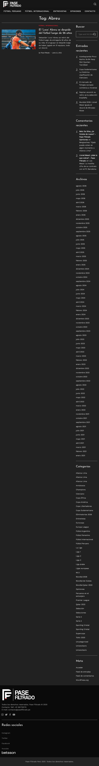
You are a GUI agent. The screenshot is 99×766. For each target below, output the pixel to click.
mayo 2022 (80, 397)
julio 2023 (80, 339)
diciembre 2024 (82, 269)
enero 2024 (80, 314)
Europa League (82, 527)
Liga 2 (78, 556)
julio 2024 (80, 290)
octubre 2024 (81, 277)
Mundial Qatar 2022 (84, 585)
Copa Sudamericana (84, 510)
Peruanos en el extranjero (82, 594)
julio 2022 (80, 389)
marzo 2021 (81, 447)
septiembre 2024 (83, 281)
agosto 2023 (81, 335)
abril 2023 (80, 352)
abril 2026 (80, 202)
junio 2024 (80, 294)
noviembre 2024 (83, 273)
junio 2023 (80, 343)
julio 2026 (80, 190)
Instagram (6, 733)
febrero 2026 (81, 211)
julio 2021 (80, 431)
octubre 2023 (81, 327)
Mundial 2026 (81, 577)
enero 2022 (80, 410)
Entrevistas (59, 11)
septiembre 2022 (83, 381)
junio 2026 (80, 194)
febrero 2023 (81, 360)
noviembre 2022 (82, 373)
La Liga (79, 548)
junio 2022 (80, 393)
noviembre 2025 (82, 223)
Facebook (6, 743)
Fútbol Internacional (37, 11)
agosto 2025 (81, 236)
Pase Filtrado (45, 53)
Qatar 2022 (80, 604)
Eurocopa (80, 523)
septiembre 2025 (83, 231)
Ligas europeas (82, 568)
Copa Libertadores (84, 506)
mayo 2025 (80, 248)
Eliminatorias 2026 (84, 514)
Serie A (79, 617)
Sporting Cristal (82, 625)
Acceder (79, 668)
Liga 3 (78, 560)
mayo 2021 (80, 439)
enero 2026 (80, 215)
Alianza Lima (81, 473)
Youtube (5, 749)
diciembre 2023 (82, 319)
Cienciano (80, 494)
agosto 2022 (81, 385)
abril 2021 (80, 443)
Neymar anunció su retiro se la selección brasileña (88, 95)
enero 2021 (80, 455)
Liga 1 (78, 552)
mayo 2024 (80, 298)
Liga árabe (80, 564)
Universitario (81, 646)
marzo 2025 (81, 256)
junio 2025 (80, 244)
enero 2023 (80, 364)
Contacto (90, 11)
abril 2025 (80, 252)
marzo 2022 (81, 406)
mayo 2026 (80, 198)
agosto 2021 (81, 426)
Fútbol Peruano (12, 11)
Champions (81, 490)
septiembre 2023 (83, 331)
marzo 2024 (81, 306)
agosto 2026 (81, 186)
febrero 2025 (81, 260)
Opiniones (75, 11)
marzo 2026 (81, 207)
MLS (78, 573)
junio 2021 (80, 435)
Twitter (5, 738)
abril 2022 (80, 402)
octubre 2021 (81, 418)
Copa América (82, 502)
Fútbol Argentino (83, 531)
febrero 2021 (81, 451)
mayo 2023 (80, 348)
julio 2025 (80, 240)
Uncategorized (82, 642)
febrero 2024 (81, 310)
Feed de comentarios (85, 676)
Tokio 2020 (80, 637)
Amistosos (80, 485)
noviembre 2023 (82, 323)
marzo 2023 (81, 356)
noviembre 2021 (82, 414)
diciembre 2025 (82, 219)
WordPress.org (82, 680)
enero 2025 (80, 265)
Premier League (82, 600)
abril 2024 (80, 302)
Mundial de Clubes (84, 581)
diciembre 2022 (82, 368)
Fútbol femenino (83, 535)
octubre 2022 (81, 377)
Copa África (81, 498)
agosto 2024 (81, 285)
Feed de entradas (83, 672)
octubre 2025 (81, 227)
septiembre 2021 (83, 422)
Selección (80, 608)
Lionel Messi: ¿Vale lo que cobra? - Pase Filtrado (88, 158)
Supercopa (80, 633)
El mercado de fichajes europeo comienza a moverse (88, 85)
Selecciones (81, 613)
